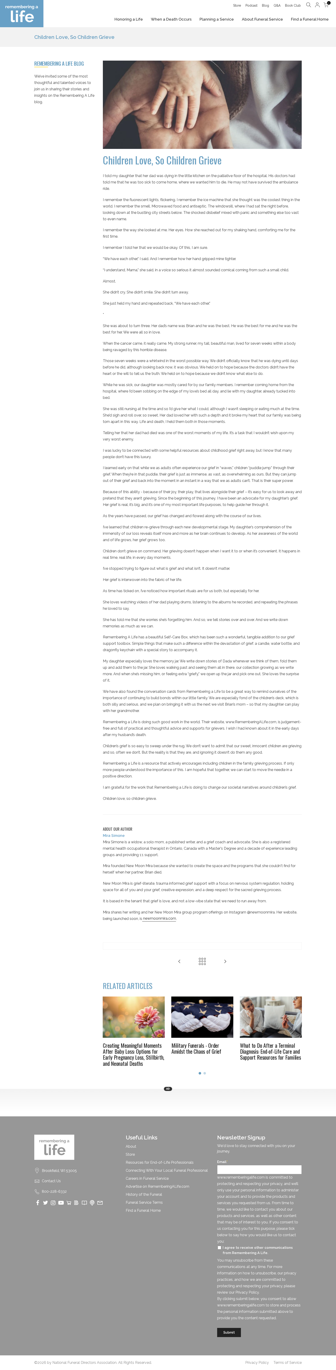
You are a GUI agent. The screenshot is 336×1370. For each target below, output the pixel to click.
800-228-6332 (54, 1191)
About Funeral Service (262, 19)
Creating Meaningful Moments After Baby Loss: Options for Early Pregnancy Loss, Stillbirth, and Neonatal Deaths (133, 1054)
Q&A (277, 5)
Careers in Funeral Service (147, 1178)
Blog (265, 5)
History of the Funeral (144, 1194)
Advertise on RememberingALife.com (157, 1186)
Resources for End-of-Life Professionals (160, 1162)
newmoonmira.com (159, 918)
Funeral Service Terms (144, 1202)
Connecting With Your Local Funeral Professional (167, 1170)
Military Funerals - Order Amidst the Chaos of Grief (196, 1048)
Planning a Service (217, 19)
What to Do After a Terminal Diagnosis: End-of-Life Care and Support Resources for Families (270, 1051)
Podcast (251, 5)
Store (237, 5)
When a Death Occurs (171, 19)
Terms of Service (287, 1362)
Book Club (293, 5)
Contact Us (51, 1181)
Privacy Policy (257, 1362)
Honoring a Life (129, 19)
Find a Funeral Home (310, 19)
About (131, 1146)
